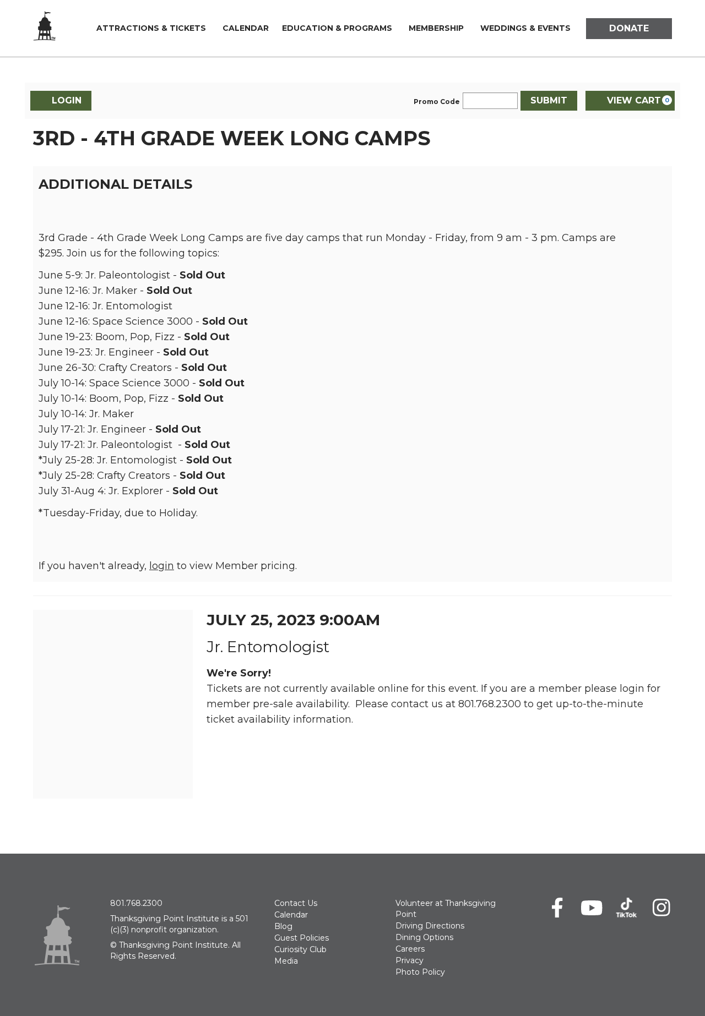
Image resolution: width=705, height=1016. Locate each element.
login (161, 566)
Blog (283, 926)
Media (286, 961)
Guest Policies (301, 938)
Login (67, 100)
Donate (629, 28)
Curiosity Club (300, 949)
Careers (410, 949)
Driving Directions (429, 926)
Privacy (409, 960)
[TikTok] (626, 907)
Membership (436, 28)
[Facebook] (557, 907)
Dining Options (424, 937)
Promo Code (437, 102)
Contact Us (295, 903)
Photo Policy (420, 972)
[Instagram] (661, 907)
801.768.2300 (136, 903)
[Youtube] (592, 907)
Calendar (246, 28)
